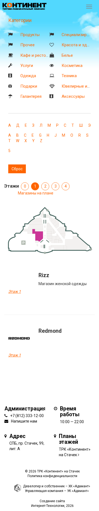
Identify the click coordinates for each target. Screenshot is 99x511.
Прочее (27, 44)
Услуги (26, 65)
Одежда (28, 75)
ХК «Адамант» (79, 486)
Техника (69, 75)
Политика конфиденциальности (52, 476)
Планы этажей (68, 439)
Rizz (43, 275)
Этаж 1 (14, 291)
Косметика (72, 65)
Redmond (50, 331)
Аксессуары (73, 96)
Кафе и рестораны (38, 55)
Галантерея (31, 96)
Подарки (28, 86)
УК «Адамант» (78, 491)
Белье (67, 55)
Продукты (30, 34)
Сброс (17, 169)
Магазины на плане (35, 193)
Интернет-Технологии (47, 506)
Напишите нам (24, 421)
